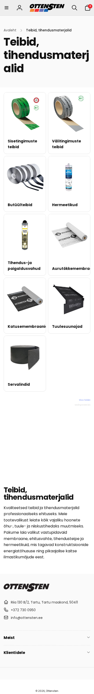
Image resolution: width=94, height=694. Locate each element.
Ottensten (52, 691)
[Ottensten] (26, 590)
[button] (6, 7)
